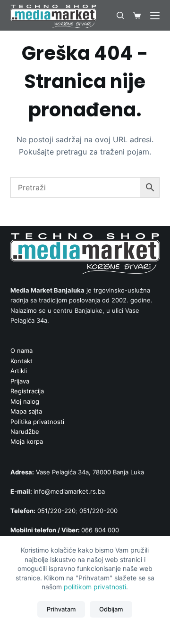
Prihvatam (61, 609)
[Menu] (155, 15)
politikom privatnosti (95, 587)
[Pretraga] (120, 15)
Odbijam (111, 609)
